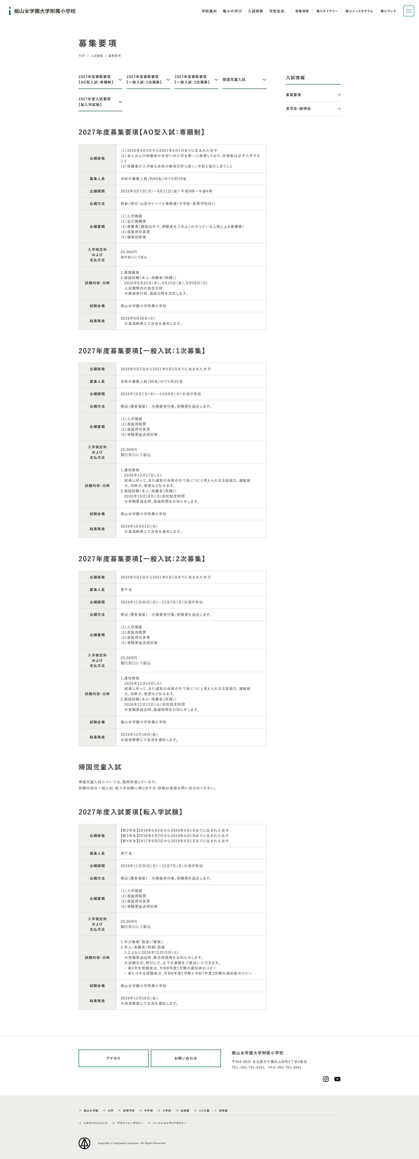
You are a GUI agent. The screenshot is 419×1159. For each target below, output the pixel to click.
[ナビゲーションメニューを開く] (408, 10)
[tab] (209, 11)
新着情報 (302, 11)
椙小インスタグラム (359, 11)
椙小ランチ (388, 11)
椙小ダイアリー (327, 11)
